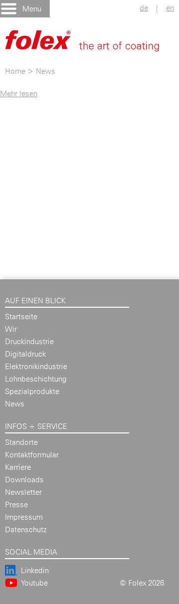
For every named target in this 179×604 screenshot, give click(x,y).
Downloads (24, 479)
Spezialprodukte (32, 391)
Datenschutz (26, 529)
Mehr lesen (18, 93)
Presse (16, 504)
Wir (11, 329)
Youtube (34, 583)
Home (15, 71)
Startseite (21, 316)
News (45, 71)
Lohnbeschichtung (36, 379)
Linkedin (35, 570)
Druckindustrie (29, 341)
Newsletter (23, 492)
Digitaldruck (25, 354)
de (144, 7)
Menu (31, 8)
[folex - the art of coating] (92, 45)
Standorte (21, 442)
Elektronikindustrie (36, 366)
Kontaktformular (32, 454)
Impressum (24, 517)
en (170, 7)
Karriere (18, 467)
